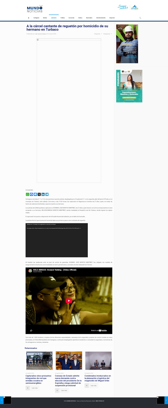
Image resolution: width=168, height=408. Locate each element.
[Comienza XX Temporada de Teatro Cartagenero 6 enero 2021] (162, 400)
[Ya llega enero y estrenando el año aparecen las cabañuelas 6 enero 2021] (5, 400)
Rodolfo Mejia (41, 34)
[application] (57, 240)
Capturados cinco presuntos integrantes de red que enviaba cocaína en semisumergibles (38, 379)
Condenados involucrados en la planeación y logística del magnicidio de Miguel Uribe (98, 378)
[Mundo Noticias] (34, 8)
